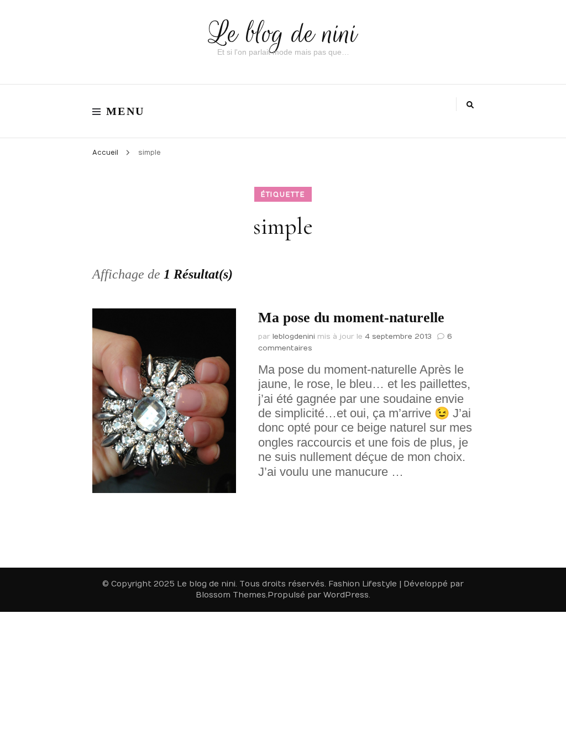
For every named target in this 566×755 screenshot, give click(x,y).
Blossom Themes (231, 595)
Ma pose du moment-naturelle (351, 318)
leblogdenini (293, 336)
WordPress (346, 595)
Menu (125, 111)
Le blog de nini (283, 33)
